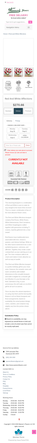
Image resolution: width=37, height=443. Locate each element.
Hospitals (6, 386)
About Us (6, 372)
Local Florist (6, 390)
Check (28, 145)
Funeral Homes (7, 388)
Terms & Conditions (9, 374)
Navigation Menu (12, 27)
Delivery (9, 121)
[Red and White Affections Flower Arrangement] (8, 72)
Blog (4, 383)
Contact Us (6, 379)
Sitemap (5, 393)
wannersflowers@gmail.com (14, 361)
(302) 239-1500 (10, 357)
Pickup (17, 121)
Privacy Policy (7, 376)
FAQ (4, 381)
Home (5, 34)
